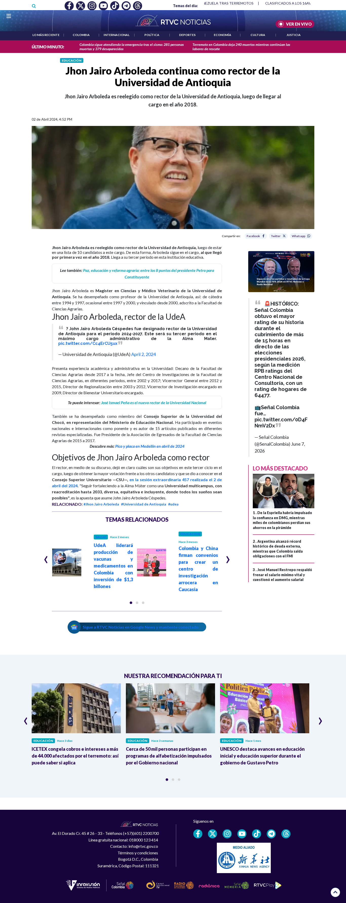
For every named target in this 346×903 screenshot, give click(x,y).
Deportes (187, 35)
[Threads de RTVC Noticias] (286, 833)
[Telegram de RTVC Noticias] (271, 833)
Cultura (258, 35)
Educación (72, 60)
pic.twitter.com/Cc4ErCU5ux (88, 343)
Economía (222, 35)
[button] (131, 602)
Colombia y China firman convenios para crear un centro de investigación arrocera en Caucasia (198, 568)
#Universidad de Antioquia (143, 504)
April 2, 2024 (143, 354)
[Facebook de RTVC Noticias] (197, 833)
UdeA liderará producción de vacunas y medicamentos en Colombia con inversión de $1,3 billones (113, 565)
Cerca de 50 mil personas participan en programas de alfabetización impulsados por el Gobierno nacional (169, 755)
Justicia (293, 35)
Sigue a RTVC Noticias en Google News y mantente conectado (141, 627)
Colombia (81, 35)
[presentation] (46, 557)
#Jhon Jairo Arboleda (101, 504)
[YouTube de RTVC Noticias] (241, 833)
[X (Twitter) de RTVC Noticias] (212, 833)
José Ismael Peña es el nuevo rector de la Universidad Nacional (153, 402)
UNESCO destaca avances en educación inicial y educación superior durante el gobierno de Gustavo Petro (262, 755)
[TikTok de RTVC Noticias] (256, 833)
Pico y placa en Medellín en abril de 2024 (149, 446)
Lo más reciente (46, 35)
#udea (173, 504)
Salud (100, 537)
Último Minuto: (48, 46)
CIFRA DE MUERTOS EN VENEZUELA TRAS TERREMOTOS (206, 3)
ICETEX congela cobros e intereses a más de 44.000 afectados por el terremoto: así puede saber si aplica (75, 755)
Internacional (116, 35)
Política (151, 35)
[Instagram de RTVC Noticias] (227, 833)
